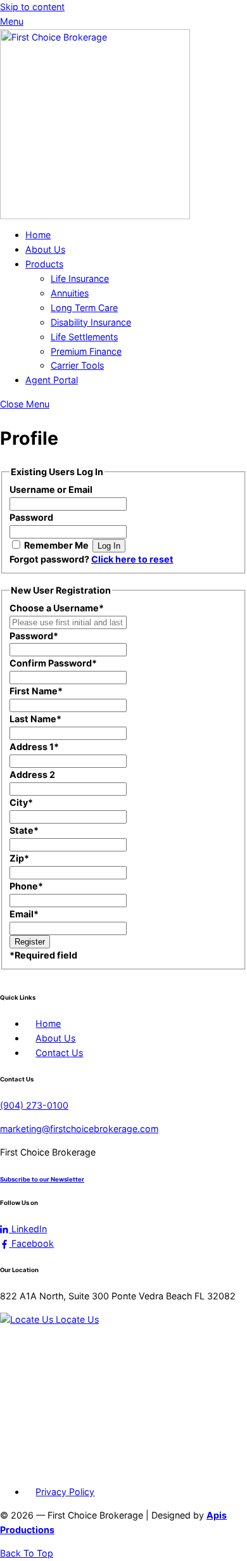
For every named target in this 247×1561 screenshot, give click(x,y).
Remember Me (56, 545)
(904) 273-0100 (34, 1105)
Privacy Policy (64, 1491)
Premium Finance (86, 351)
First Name (36, 690)
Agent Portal (51, 379)
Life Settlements (84, 336)
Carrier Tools (77, 365)
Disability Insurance (91, 322)
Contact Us (59, 1052)
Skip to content (32, 6)
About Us (45, 249)
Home (38, 234)
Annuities (70, 293)
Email (24, 913)
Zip (19, 858)
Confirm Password (53, 663)
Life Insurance (80, 278)
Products (44, 263)
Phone (26, 886)
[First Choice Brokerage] (95, 215)
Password (31, 517)
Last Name (35, 718)
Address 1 (34, 746)
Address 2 (32, 774)
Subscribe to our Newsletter (42, 1179)
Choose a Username (57, 607)
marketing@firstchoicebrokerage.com (79, 1128)
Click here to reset (132, 559)
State (24, 830)
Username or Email (51, 489)
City (21, 802)
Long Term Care (84, 307)
